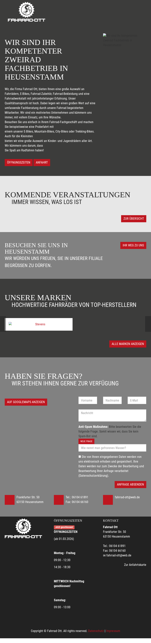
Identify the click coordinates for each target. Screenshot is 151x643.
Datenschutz (96, 631)
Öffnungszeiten (18, 162)
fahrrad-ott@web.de (127, 497)
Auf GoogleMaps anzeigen (26, 402)
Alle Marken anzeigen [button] (128, 344)
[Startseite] (26, 12)
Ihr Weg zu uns (133, 245)
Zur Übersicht (133, 218)
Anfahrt (42, 162)
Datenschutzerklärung (93, 475)
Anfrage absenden (130, 484)
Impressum (113, 631)
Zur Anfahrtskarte (135, 565)
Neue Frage (86, 441)
